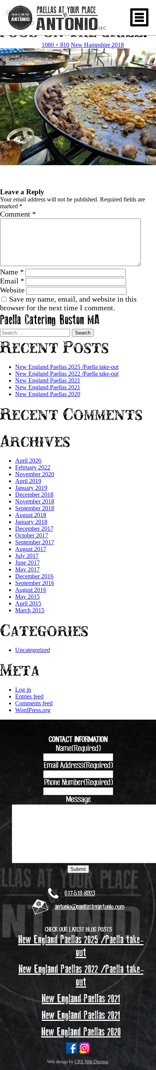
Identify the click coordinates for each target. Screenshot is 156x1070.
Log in (23, 689)
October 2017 (31, 535)
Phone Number (78, 783)
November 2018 (34, 501)
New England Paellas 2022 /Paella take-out (67, 373)
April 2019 (28, 481)
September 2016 (34, 583)
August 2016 (30, 590)
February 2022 (32, 467)
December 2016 (34, 576)
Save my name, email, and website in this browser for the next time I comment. (68, 303)
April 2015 (28, 603)
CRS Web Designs (91, 1061)
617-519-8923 (80, 893)
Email (12, 281)
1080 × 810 (55, 45)
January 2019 (31, 488)
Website (12, 290)
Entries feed (29, 696)
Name (12, 272)
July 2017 (27, 556)
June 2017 (27, 562)
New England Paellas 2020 (47, 394)
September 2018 (34, 508)
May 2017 (27, 569)
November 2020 (34, 474)
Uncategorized (32, 650)
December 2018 (34, 494)
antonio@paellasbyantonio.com (89, 907)
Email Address (78, 766)
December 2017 (34, 528)
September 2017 (34, 542)
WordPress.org (32, 710)
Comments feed (34, 703)
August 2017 (30, 549)
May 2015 (27, 596)
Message (78, 800)
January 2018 (31, 522)
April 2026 (28, 460)
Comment (18, 214)
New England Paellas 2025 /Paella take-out (67, 367)
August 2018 (30, 515)
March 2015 (29, 610)
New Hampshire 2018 (97, 45)
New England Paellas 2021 (47, 380)
